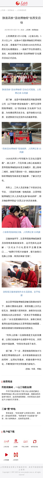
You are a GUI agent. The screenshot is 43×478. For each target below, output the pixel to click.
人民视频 (6, 460)
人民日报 (6, 446)
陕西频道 (11, 10)
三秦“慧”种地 (8, 409)
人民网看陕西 (21, 10)
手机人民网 (25, 446)
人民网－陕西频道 (32, 30)
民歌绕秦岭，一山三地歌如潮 (17, 387)
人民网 (2, 10)
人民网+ (15, 446)
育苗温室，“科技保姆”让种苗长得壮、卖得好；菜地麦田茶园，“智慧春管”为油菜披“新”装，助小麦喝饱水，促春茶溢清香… (21, 416)
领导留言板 (34, 446)
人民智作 (15, 460)
